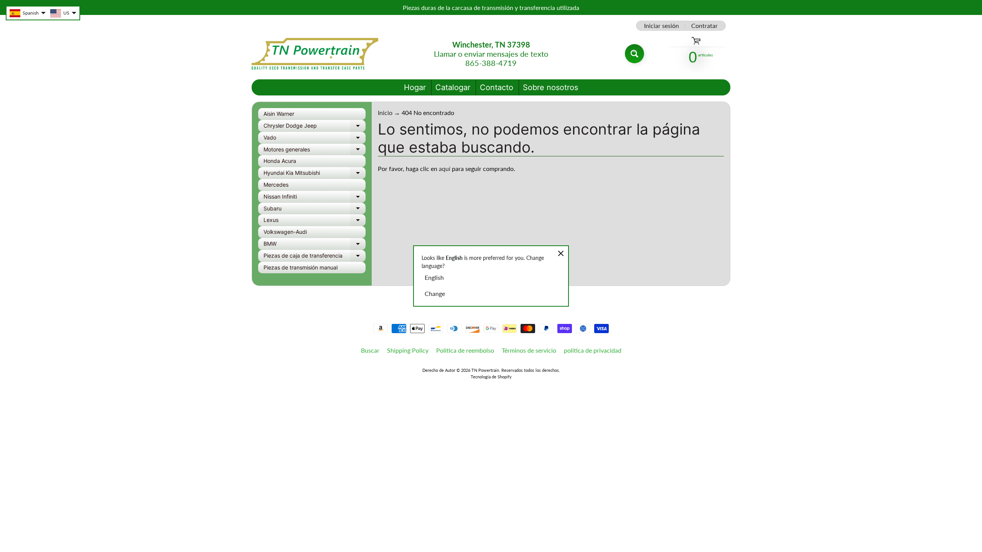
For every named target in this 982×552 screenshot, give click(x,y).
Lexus (315, 221)
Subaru (315, 210)
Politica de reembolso (465, 350)
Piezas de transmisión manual (301, 267)
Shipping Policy (407, 350)
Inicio (385, 112)
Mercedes (276, 184)
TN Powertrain (485, 370)
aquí (444, 168)
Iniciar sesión (661, 26)
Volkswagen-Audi (285, 231)
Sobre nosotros (550, 87)
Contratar (704, 26)
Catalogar (452, 87)
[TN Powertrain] (315, 54)
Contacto (496, 87)
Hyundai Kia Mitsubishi (315, 174)
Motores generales (315, 151)
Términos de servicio (529, 350)
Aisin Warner (279, 113)
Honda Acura (280, 161)
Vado (315, 139)
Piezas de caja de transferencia (315, 257)
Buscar (370, 350)
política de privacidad (592, 350)
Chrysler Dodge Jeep (315, 127)
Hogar (415, 87)
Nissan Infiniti (315, 198)
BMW (315, 245)
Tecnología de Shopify (491, 376)
